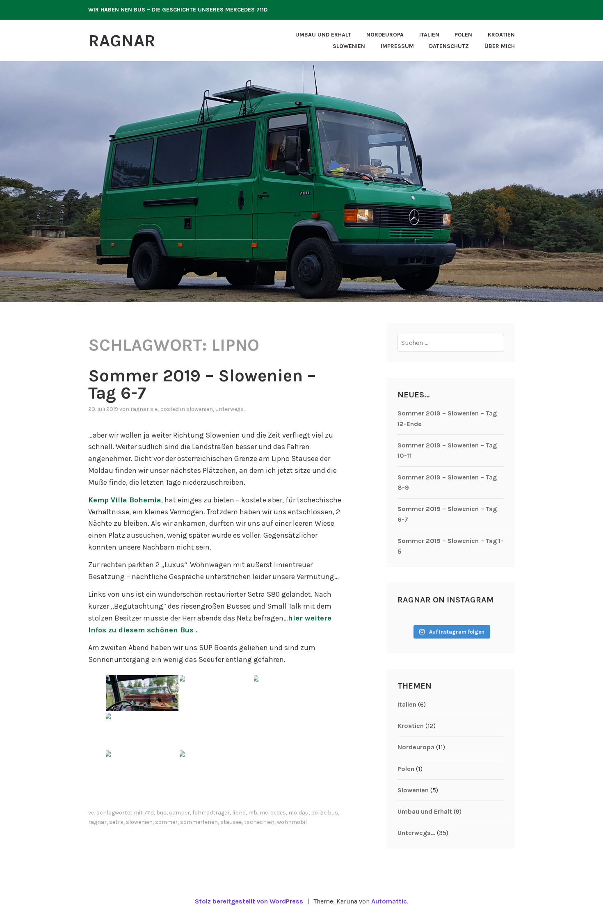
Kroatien (501, 34)
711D (149, 812)
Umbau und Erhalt (323, 34)
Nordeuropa (385, 34)
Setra (116, 822)
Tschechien (259, 822)
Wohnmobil (292, 822)
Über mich (499, 46)
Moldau (298, 812)
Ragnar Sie (144, 409)
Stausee (231, 822)
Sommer (166, 822)
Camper (179, 812)
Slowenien (349, 46)
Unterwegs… (416, 833)
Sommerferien (199, 822)
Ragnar (121, 40)
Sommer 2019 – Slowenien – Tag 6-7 (202, 384)
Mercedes (273, 812)
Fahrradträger (211, 812)
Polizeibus (324, 812)
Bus (161, 812)
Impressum (397, 46)
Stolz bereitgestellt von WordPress (249, 901)
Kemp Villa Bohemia (124, 499)
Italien (429, 34)
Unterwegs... (230, 409)
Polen (463, 34)
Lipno (239, 812)
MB (252, 812)
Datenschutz (449, 46)
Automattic (389, 901)
